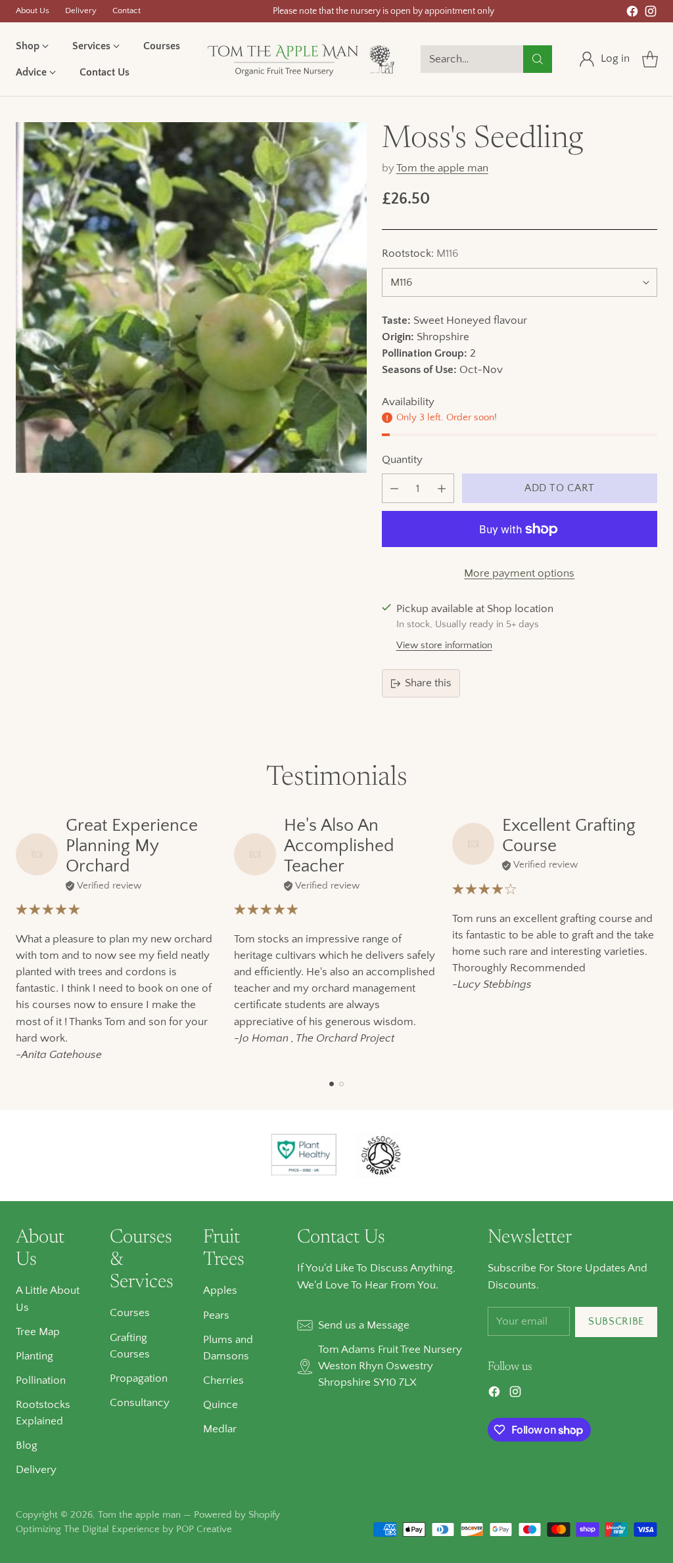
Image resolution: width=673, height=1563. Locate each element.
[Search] (537, 59)
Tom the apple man (442, 168)
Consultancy (140, 1403)
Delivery (36, 1470)
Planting (34, 1356)
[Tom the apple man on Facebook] (632, 14)
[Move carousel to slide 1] (331, 1084)
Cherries (223, 1380)
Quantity (402, 460)
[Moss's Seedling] (191, 297)
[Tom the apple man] (301, 59)
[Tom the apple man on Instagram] (650, 14)
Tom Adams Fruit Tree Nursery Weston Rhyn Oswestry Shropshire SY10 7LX (390, 1366)
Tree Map (38, 1332)
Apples (220, 1290)
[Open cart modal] (650, 59)
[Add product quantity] (441, 488)
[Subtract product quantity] (394, 488)
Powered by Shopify (237, 1514)
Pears (216, 1315)
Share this (428, 683)
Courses (130, 1313)
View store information (444, 645)
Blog (26, 1445)
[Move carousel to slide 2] (341, 1084)
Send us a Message (363, 1325)
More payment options (519, 573)
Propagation (139, 1378)
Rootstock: (420, 253)
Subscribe (616, 1321)
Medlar (220, 1429)
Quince (220, 1405)
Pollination (41, 1380)
